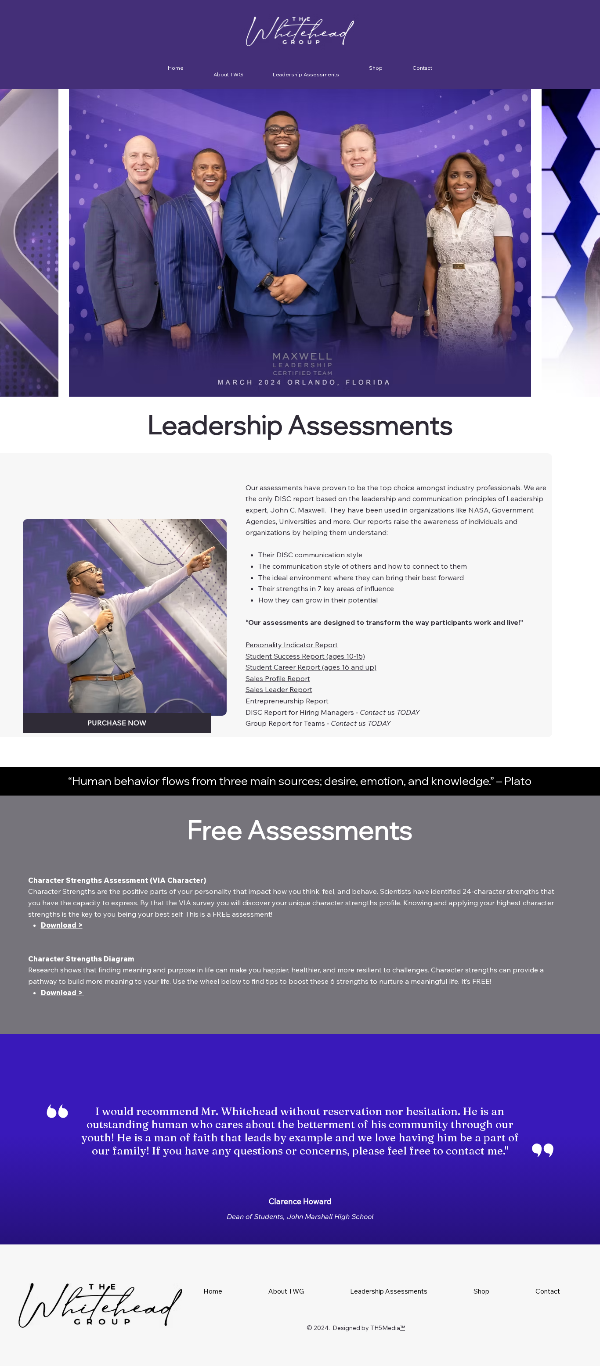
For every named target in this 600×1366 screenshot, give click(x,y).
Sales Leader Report (279, 689)
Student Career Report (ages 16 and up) (311, 667)
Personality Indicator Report (292, 644)
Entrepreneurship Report (287, 700)
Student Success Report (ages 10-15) (305, 656)
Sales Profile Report (278, 678)
